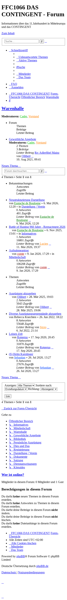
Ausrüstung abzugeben (22, 293)
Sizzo (43, 327)
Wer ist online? (12, 475)
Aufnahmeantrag (19, 250)
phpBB (20, 556)
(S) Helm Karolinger (21, 354)
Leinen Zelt (16, 333)
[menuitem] (32, 57)
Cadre (23, 116)
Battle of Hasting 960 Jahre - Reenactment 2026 (37, 226)
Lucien (44, 243)
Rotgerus (22, 337)
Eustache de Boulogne (27, 203)
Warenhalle (12, 108)
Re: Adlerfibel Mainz (47, 152)
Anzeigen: (10, 385)
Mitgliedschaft (17, 257)
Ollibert (26, 156)
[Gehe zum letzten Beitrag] (30, 220)
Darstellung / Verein (33, 206)
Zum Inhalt (8, 33)
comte (20, 253)
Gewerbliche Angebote (22, 139)
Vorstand (33, 116)
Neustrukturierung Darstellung (27, 199)
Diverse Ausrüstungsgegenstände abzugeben (35, 313)
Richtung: (34, 389)
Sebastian (19, 357)
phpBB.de (42, 566)
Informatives (29, 233)
